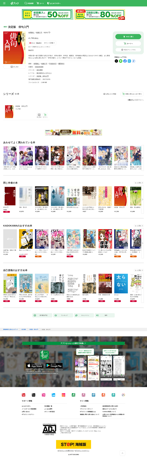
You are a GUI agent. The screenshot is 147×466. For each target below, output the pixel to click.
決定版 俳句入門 (21, 106)
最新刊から (139, 100)
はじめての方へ (26, 406)
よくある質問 (48, 409)
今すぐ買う (130, 36)
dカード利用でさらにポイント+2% (38, 47)
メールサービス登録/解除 (29, 409)
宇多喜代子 (53, 64)
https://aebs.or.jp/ (66, 432)
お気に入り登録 (111, 94)
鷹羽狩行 (61, 64)
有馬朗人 (31, 32)
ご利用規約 (83, 406)
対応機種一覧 (48, 406)
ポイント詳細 (48, 43)
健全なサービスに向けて (110, 409)
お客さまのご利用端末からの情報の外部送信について (114, 415)
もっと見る (138, 183)
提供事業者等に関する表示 (110, 406)
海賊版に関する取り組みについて (89, 414)
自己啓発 (40, 70)
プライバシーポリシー (86, 409)
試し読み (16, 67)
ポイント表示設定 (49, 411)
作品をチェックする (129, 50)
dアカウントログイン (28, 414)
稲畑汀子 (39, 32)
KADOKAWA (39, 67)
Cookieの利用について (109, 411)
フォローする (49, 32)
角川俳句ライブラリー (44, 73)
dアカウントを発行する (66, 450)
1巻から (131, 100)
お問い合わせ (26, 411)
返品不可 (31, 50)
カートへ (130, 43)
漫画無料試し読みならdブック (10, 329)
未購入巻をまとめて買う (133, 94)
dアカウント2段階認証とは (88, 411)
